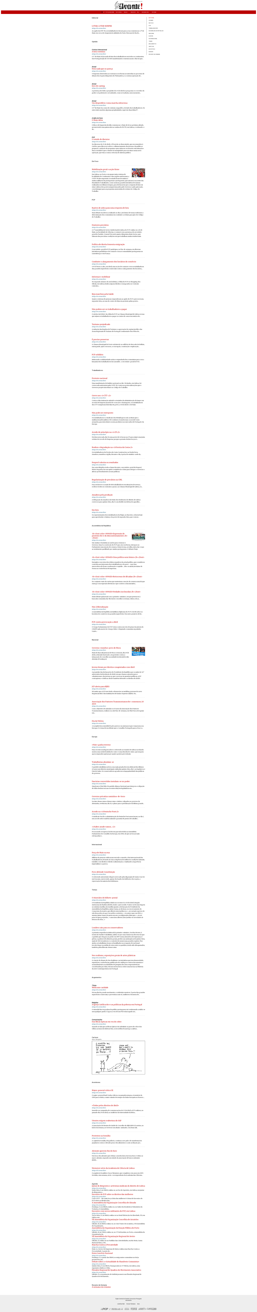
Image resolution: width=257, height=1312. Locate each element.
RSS (138, 1304)
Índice (125, 12)
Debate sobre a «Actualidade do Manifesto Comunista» (115, 1262)
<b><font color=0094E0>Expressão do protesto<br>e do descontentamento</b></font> (109, 536)
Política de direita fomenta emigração (108, 244)
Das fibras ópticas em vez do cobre (106, 1022)
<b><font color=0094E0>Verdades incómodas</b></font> (116, 592)
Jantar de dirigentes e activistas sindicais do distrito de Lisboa (118, 1186)
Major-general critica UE (102, 1090)
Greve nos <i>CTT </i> (101, 395)
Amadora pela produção (102, 495)
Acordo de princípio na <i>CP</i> (106, 432)
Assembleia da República (101, 526)
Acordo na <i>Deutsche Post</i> (105, 812)
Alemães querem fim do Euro (104, 1151)
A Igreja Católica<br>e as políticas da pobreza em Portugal (117, 1004)
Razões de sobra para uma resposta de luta (110, 208)
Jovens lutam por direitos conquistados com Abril (113, 667)
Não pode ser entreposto (102, 413)
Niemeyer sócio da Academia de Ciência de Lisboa (113, 1168)
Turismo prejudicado (101, 324)
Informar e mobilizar (101, 277)
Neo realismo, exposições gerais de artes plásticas (113, 955)
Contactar (121, 1304)
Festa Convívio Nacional (102, 1253)
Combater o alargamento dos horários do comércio (114, 262)
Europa (94, 737)
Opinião (95, 42)
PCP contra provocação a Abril (105, 622)
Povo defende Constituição (103, 872)
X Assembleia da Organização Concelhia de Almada (114, 1203)
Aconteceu (96, 1082)
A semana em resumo (101, 1287)
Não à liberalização (100, 607)
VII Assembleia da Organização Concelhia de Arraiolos (115, 1219)
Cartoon (95, 1037)
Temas (94, 890)
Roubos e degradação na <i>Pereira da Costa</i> (112, 447)
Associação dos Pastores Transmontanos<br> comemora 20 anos (118, 703)
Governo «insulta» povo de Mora (106, 648)
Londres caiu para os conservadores (107, 928)
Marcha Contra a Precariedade (105, 1245)
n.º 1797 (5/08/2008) (108, 12)
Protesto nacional (99, 378)
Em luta (95, 510)
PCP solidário (97, 355)
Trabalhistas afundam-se (103, 762)
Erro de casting (98, 86)
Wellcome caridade (100, 987)
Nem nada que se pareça (102, 69)
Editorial (119, 12)
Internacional (97, 845)
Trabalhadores (97, 370)
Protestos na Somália (101, 1136)
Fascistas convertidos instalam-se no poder (111, 781)
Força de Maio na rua (101, 853)
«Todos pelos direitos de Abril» (105, 1105)
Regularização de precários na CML (107, 480)
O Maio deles (97, 120)
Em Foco (95, 161)
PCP (93, 200)
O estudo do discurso (101, 139)
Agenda (95, 1184)
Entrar (154, 12)
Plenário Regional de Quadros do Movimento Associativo (116, 1270)
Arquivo (133, 12)
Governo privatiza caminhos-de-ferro (108, 796)
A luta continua (98, 52)
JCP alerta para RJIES (100, 686)
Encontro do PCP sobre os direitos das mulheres (112, 1194)
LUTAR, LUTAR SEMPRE (102, 26)
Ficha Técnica (130, 1304)
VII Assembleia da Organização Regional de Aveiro (113, 1236)
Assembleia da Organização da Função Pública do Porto (115, 1228)
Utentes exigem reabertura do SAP (106, 1121)
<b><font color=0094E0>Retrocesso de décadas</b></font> (117, 577)
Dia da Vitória (98, 721)
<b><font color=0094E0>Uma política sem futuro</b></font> (118, 557)
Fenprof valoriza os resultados (105, 462)
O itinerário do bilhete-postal (104, 898)
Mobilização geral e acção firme (105, 169)
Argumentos (96, 977)
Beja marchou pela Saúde (103, 294)
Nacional (95, 640)
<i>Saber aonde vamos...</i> (103, 827)
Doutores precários (100, 225)
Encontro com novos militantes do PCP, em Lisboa (113, 1211)
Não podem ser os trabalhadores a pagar (109, 309)
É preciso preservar (100, 339)
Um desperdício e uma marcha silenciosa (109, 103)
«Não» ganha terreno (101, 745)
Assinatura (145, 12)
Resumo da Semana (99, 1285)
